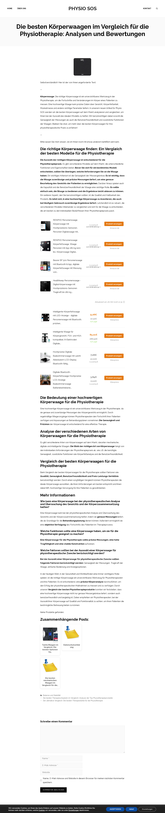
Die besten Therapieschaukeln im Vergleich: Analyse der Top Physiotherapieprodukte (78, 698)
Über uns (21, 8)
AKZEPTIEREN (115, 809)
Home (9, 8)
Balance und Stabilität (51, 695)
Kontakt (147, 8)
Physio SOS (82, 8)
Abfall (131, 809)
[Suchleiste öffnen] (157, 8)
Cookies (42, 810)
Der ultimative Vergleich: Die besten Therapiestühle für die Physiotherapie (73, 701)
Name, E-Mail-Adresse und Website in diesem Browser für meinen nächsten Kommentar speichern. (83, 780)
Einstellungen (73, 810)
